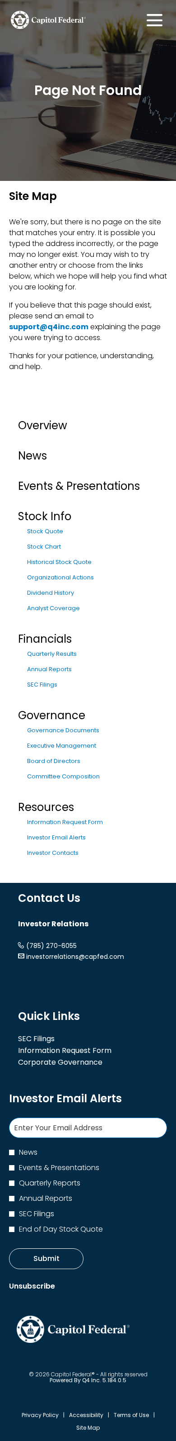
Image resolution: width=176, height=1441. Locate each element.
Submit (46, 1258)
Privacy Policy (40, 1415)
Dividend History (50, 592)
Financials (45, 638)
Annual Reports (49, 669)
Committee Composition (63, 776)
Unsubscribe (32, 1286)
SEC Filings (42, 684)
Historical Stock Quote (59, 562)
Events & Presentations (79, 486)
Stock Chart (44, 546)
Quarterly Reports (49, 1183)
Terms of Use (131, 1415)
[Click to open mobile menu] (154, 20)
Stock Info (44, 516)
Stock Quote (45, 531)
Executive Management (61, 745)
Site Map (88, 1428)
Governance (51, 715)
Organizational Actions (60, 577)
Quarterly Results (52, 653)
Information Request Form (65, 822)
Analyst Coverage (53, 608)
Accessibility (86, 1415)
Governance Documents (63, 730)
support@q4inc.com (48, 327)
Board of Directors (53, 761)
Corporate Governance (73, 1062)
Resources (46, 807)
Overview (42, 425)
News (32, 455)
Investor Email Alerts (56, 837)
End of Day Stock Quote (61, 1229)
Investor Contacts (53, 852)
